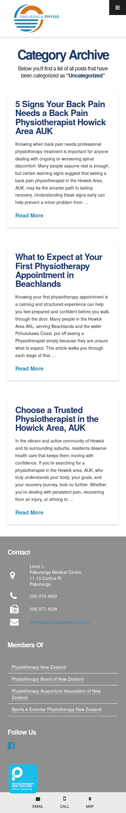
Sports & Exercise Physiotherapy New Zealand (57, 709)
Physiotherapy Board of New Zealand (48, 679)
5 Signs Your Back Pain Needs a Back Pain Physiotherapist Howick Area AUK (60, 117)
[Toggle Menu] (117, 7)
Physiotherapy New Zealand (39, 667)
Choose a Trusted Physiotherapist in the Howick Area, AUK (56, 418)
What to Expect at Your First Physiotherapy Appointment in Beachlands (58, 270)
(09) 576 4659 (43, 596)
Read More (29, 215)
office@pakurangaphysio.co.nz (59, 622)
